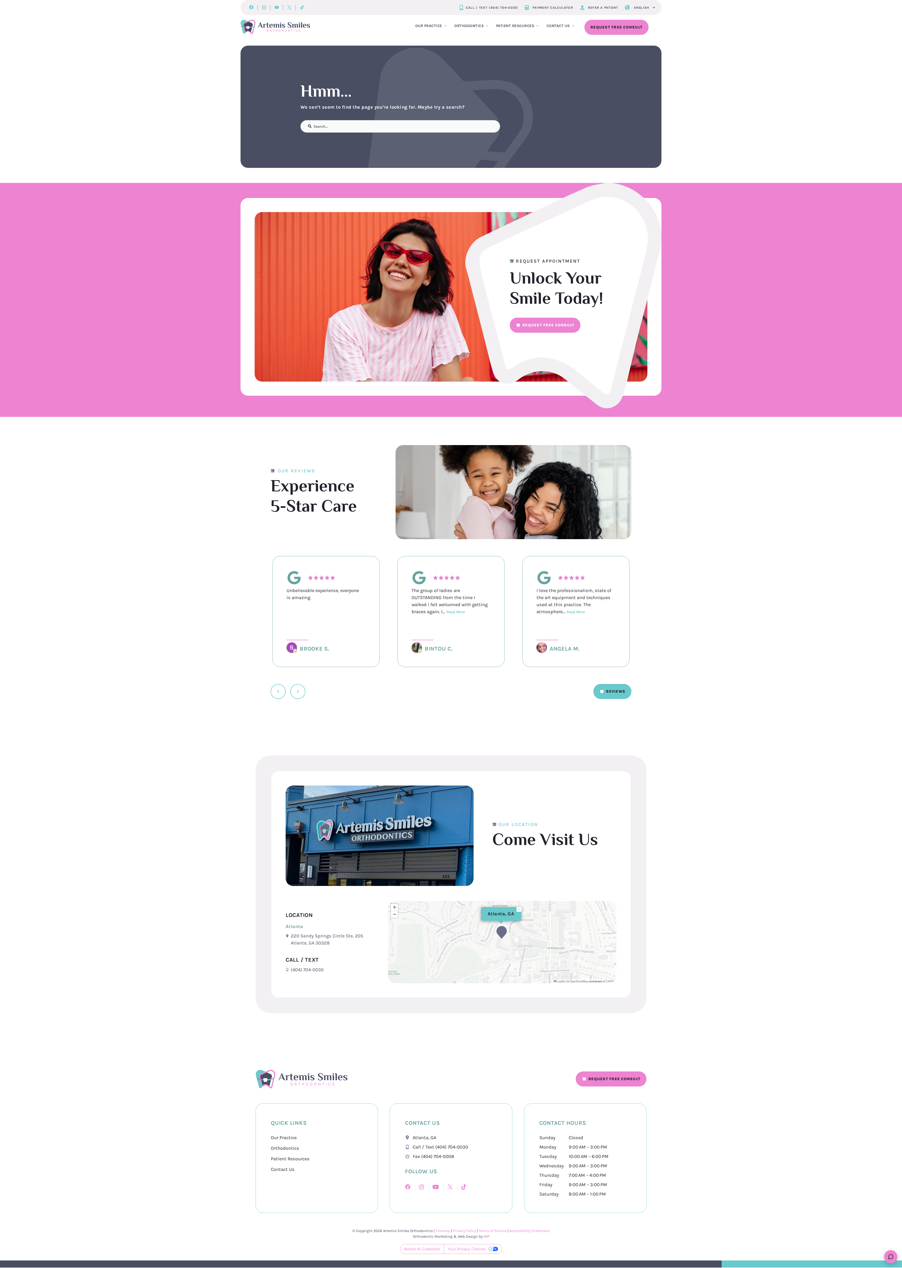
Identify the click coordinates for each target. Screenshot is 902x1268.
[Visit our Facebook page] (251, 7)
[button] (501, 932)
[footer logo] (301, 1079)
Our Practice (284, 1137)
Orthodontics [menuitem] (469, 26)
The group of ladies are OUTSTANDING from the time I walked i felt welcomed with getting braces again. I (450, 601)
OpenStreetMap (579, 981)
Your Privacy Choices (467, 1249)
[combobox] (400, 126)
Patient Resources (290, 1158)
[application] (502, 942)
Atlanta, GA (501, 913)
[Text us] (890, 1256)
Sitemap (443, 1230)
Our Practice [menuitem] (428, 26)
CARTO (610, 981)
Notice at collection (422, 1249)
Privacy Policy (464, 1230)
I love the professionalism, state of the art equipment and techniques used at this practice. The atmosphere (574, 601)
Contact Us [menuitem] (558, 26)
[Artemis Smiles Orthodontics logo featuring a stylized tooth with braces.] (275, 27)
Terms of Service (493, 1230)
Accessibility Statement (529, 1230)
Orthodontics (285, 1148)
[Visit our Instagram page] (264, 7)
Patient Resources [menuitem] (515, 26)
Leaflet (560, 981)
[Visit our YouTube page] (277, 7)
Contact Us (283, 1169)
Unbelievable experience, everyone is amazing (323, 594)
